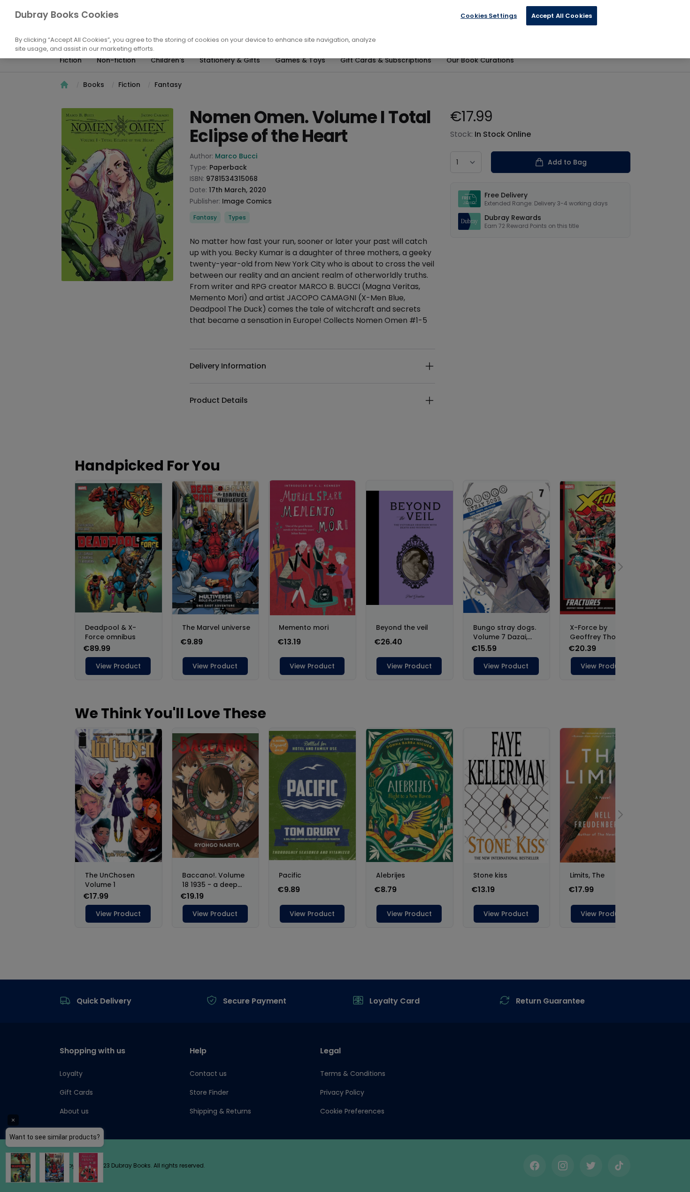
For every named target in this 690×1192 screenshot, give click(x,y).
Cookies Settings (488, 15)
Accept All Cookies (561, 15)
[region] (345, 29)
